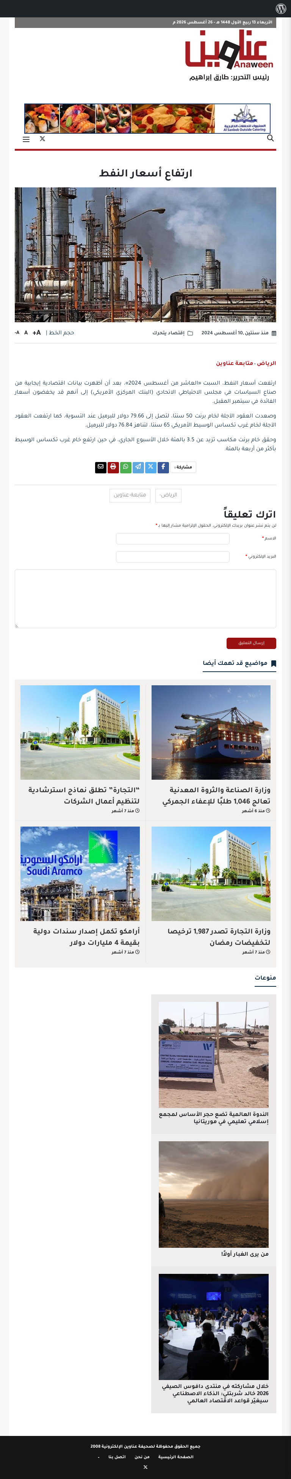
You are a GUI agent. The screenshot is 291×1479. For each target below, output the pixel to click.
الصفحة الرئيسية (176, 1457)
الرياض (266, 364)
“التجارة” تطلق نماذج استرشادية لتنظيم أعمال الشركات (84, 796)
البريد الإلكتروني (261, 557)
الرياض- (168, 496)
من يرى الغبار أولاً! (245, 1255)
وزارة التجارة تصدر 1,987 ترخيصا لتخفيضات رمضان (219, 938)
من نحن (142, 1457)
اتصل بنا (117, 1457)
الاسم (269, 538)
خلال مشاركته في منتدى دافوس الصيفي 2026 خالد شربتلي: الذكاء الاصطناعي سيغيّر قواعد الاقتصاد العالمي (215, 1394)
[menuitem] (281, 8)
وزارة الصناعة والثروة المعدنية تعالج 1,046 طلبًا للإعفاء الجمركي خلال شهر (216, 802)
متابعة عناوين (234, 364)
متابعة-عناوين (130, 496)
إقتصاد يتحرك (168, 333)
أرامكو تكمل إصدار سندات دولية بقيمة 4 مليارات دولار (86, 938)
